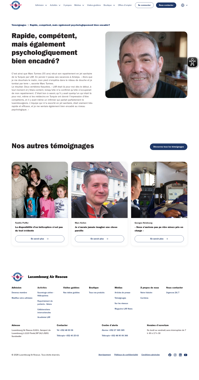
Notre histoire (146, 292)
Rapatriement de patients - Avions (45, 302)
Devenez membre (19, 292)
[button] (41, 5)
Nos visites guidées (71, 292)
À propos (68, 5)
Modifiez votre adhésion (22, 298)
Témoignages (120, 298)
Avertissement (104, 355)
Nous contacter (166, 5)
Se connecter (144, 5)
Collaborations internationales (44, 311)
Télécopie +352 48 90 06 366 (115, 336)
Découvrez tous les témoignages (168, 147)
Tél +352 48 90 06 (65, 330)
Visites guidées (94, 5)
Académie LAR (43, 317)
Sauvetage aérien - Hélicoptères (45, 294)
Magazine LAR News (123, 309)
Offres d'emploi (125, 5)
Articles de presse (122, 292)
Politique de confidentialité (126, 355)
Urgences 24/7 (172, 292)
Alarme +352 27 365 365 (113, 330)
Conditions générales (150, 355)
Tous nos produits (96, 292)
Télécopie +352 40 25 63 (68, 336)
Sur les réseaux (121, 303)
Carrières (144, 298)
